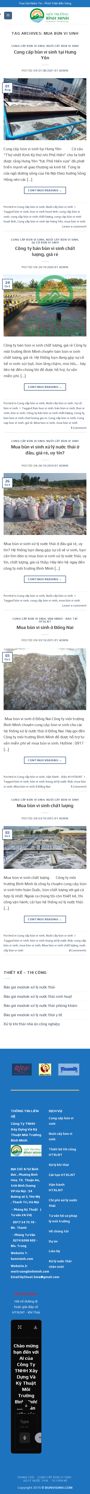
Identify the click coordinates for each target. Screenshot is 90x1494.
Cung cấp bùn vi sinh (27, 45)
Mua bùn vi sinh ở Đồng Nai (45, 627)
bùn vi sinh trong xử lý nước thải (51, 781)
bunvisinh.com (22, 1259)
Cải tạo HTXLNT (62, 1175)
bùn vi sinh (21, 211)
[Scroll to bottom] (26, 1405)
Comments (77, 950)
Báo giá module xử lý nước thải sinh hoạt (38, 996)
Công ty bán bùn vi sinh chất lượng (50, 413)
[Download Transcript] (35, 1327)
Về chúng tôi (59, 1231)
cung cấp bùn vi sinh (43, 600)
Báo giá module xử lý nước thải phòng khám (40, 1005)
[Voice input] (24, 1438)
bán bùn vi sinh (65, 408)
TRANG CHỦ (25, 1477)
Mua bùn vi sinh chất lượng (45, 805)
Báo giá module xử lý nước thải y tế (33, 1015)
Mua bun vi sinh (44, 422)
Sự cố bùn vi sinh (45, 242)
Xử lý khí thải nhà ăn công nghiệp (32, 1024)
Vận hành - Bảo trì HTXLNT (58, 620)
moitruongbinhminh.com (30, 1271)
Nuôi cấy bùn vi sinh (62, 45)
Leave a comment (74, 226)
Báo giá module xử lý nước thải (29, 987)
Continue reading (45, 190)
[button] (8, 16)
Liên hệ (54, 1251)
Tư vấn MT (59, 1480)
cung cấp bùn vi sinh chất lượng (32, 216)
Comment (78, 428)
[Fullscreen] (19, 1327)
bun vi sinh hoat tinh (44, 211)
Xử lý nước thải (35, 1480)
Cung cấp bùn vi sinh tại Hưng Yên (40, 221)
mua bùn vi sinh (74, 221)
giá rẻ (28, 422)
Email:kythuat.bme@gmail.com (35, 1277)
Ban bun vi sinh (43, 408)
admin (63, 70)
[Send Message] (40, 1438)
